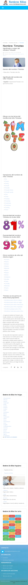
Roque (7, 272)
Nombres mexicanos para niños (14, 311)
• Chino (4, 423)
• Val (4, 486)
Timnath (7, 188)
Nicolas (7, 279)
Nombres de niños (5, 581)
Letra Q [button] (12, 530)
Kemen (7, 264)
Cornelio (7, 283)
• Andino (5, 501)
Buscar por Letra (7, 568)
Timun (6, 209)
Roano (7, 262)
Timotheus (8, 205)
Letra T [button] (12, 533)
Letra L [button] (18, 524)
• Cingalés (5, 424)
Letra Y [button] (6, 539)
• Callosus (5, 490)
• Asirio (4, 410)
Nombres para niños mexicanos (14, 304)
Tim (6, 179)
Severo (7, 266)
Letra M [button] (6, 527)
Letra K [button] (12, 524)
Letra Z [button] (12, 539)
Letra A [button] (6, 516)
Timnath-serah (9, 192)
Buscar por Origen (8, 565)
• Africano (5, 399)
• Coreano (5, 428)
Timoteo (7, 199)
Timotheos (8, 203)
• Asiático (5, 409)
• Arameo (5, 406)
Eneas (6, 281)
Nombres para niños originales (13, 307)
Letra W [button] (12, 536)
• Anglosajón (6, 403)
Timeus (7, 181)
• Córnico (5, 429)
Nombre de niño (13, 42)
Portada (5, 42)
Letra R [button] (18, 530)
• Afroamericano (7, 398)
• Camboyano (6, 417)
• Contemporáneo (7, 426)
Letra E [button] (12, 519)
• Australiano (6, 412)
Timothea (7, 201)
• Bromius (5, 498)
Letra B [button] (12, 516)
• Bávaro (5, 413)
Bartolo (7, 268)
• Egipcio (5, 434)
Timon (6, 196)
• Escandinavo (6, 435)
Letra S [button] (6, 533)
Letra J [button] (5, 524)
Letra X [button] (18, 536)
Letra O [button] (18, 527)
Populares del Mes (8, 473)
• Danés (5, 431)
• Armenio (5, 407)
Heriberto (7, 277)
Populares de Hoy (8, 470)
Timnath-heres (9, 190)
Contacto (5, 557)
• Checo (4, 420)
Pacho (6, 288)
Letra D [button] (6, 519)
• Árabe (4, 404)
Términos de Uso (7, 576)
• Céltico (5, 418)
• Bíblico (5, 415)
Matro (6, 290)
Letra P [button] (6, 530)
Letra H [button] (12, 522)
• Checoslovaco (6, 421)
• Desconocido (6, 432)
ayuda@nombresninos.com (12, 551)
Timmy (7, 183)
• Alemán (5, 401)
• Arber (4, 494)
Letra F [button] (18, 519)
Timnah (7, 185)
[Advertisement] (14, 25)
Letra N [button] (12, 527)
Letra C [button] (18, 516)
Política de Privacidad (9, 573)
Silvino (6, 270)
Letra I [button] (18, 522)
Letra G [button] (6, 522)
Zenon (6, 275)
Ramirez (7, 286)
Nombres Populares (8, 560)
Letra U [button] (18, 533)
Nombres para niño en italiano (13, 300)
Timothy (7, 207)
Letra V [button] (6, 536)
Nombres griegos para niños (13, 309)
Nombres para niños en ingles (13, 302)
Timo (6, 194)
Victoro (7, 259)
